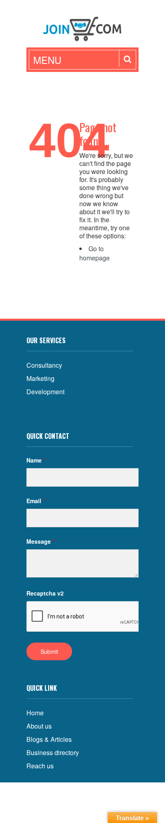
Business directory (52, 752)
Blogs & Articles (49, 739)
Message (40, 541)
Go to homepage (94, 253)
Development (45, 391)
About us (39, 726)
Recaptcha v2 (45, 593)
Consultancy (44, 365)
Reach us (40, 765)
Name (35, 460)
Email (35, 501)
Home (35, 712)
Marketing (40, 378)
